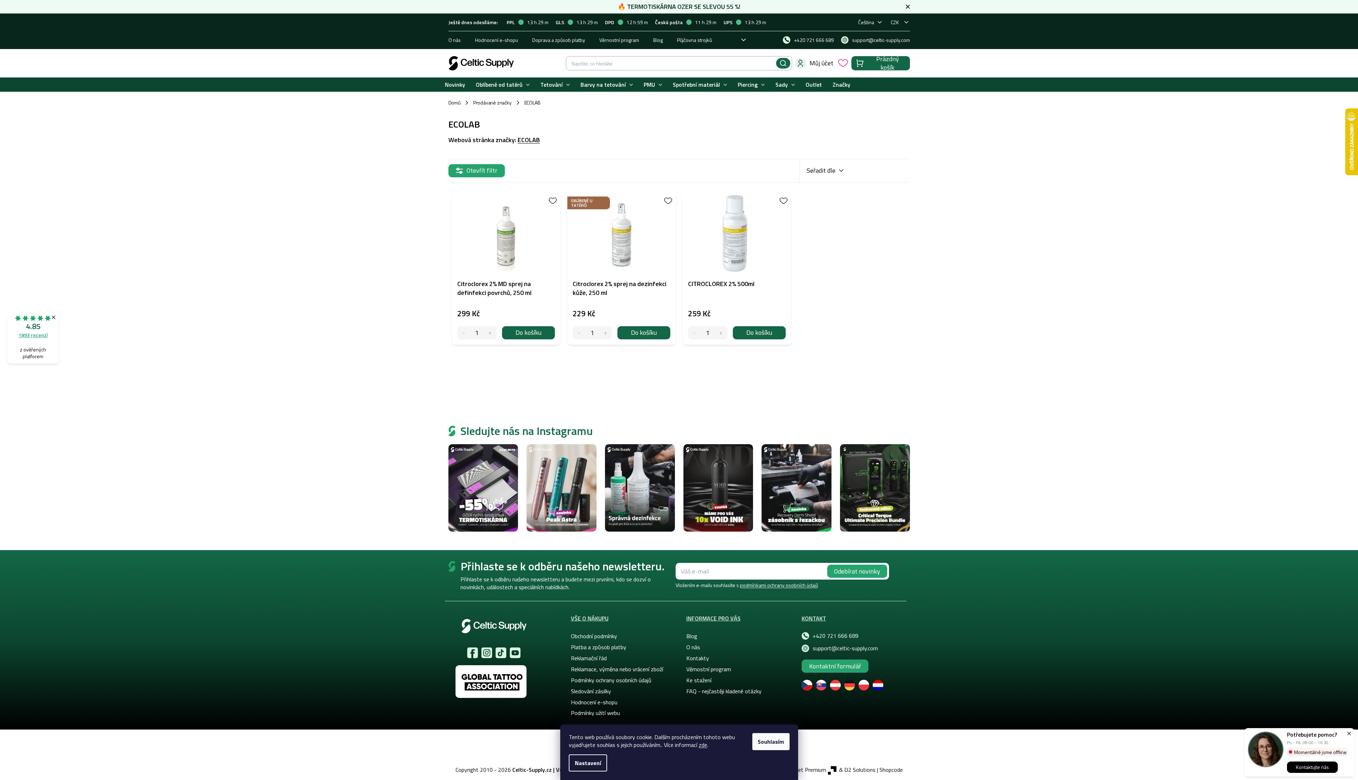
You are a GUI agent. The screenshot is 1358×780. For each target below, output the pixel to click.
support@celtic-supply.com (845, 648)
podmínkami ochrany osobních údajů (779, 585)
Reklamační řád (589, 658)
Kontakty (697, 658)
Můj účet (821, 63)
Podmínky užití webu (595, 713)
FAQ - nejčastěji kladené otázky (724, 691)
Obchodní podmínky (594, 636)
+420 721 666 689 (835, 636)
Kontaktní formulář (835, 666)
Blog (658, 40)
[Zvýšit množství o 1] (490, 332)
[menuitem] (455, 85)
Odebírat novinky (857, 571)
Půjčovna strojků (694, 40)
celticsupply (486, 652)
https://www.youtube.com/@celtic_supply (515, 652)
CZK (895, 22)
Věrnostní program (619, 40)
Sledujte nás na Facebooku (472, 652)
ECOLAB (529, 140)
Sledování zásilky (591, 691)
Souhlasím (771, 741)
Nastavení (588, 763)
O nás (454, 40)
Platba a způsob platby (598, 647)
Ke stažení (698, 680)
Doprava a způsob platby (558, 40)
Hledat (783, 63)
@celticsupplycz (501, 652)
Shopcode (891, 769)
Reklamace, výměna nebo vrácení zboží (617, 669)
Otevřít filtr (482, 170)
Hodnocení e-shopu (496, 40)
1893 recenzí (33, 335)
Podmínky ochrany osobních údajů (611, 680)
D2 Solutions (860, 769)
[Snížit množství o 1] (463, 332)
